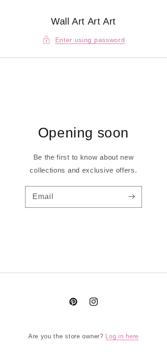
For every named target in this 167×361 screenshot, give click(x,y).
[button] (83, 40)
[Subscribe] (131, 197)
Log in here (122, 336)
